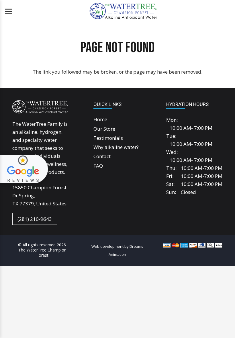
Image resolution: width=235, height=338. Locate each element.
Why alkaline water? (116, 147)
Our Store (104, 128)
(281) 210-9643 (34, 218)
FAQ (98, 165)
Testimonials (108, 138)
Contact (102, 156)
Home (100, 119)
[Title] (123, 11)
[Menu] (8, 11)
